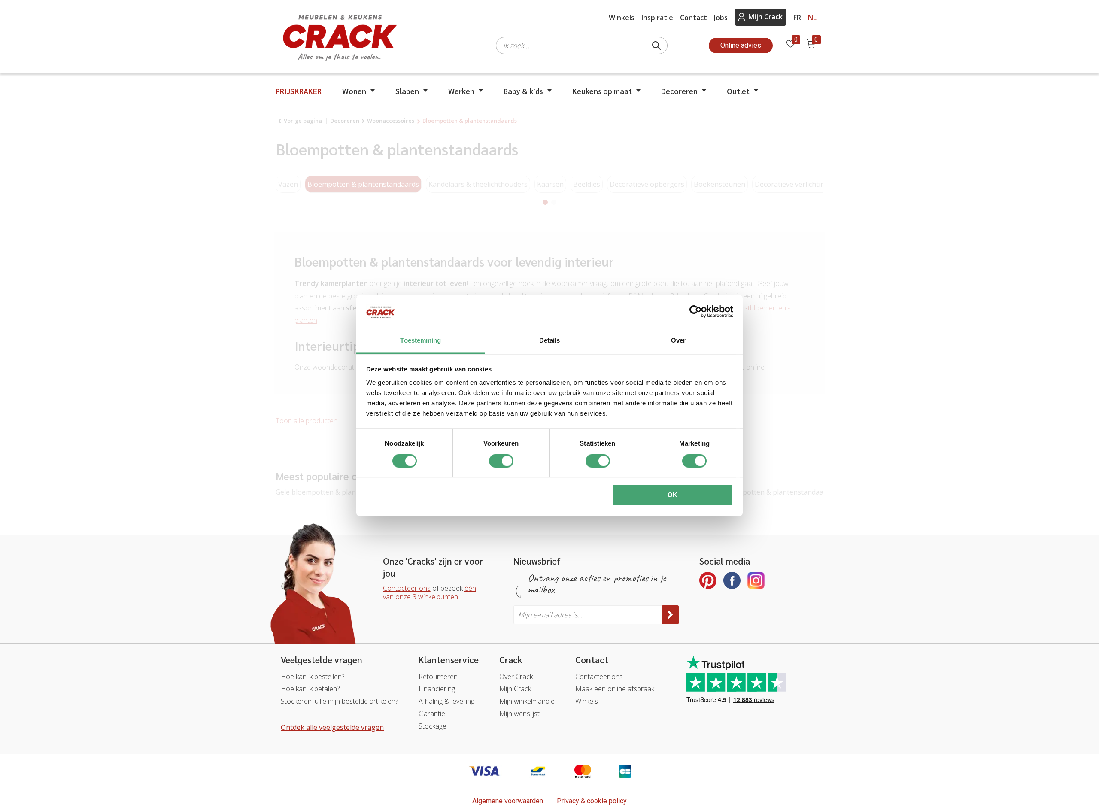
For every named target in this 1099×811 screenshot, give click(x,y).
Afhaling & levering (446, 701)
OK (672, 495)
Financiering (437, 688)
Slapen (407, 91)
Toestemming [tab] (420, 340)
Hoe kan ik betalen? (310, 688)
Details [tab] (549, 340)
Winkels (622, 17)
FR (797, 17)
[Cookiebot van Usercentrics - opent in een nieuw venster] (695, 311)
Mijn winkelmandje (527, 701)
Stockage (432, 726)
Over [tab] (678, 340)
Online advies (740, 45)
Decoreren (679, 91)
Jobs (721, 17)
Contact (693, 17)
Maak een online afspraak (614, 688)
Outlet (738, 91)
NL (812, 17)
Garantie (432, 713)
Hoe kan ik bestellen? (312, 676)
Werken (461, 91)
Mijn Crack (765, 16)
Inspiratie (657, 17)
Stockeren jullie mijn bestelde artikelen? (339, 701)
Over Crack (516, 676)
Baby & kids (523, 91)
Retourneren (438, 676)
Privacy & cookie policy (592, 801)
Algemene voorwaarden (507, 801)
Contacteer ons (407, 588)
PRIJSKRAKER (299, 91)
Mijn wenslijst (519, 713)
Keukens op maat (602, 91)
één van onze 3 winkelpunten (429, 592)
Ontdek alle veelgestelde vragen (332, 727)
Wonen (354, 91)
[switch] (501, 461)
